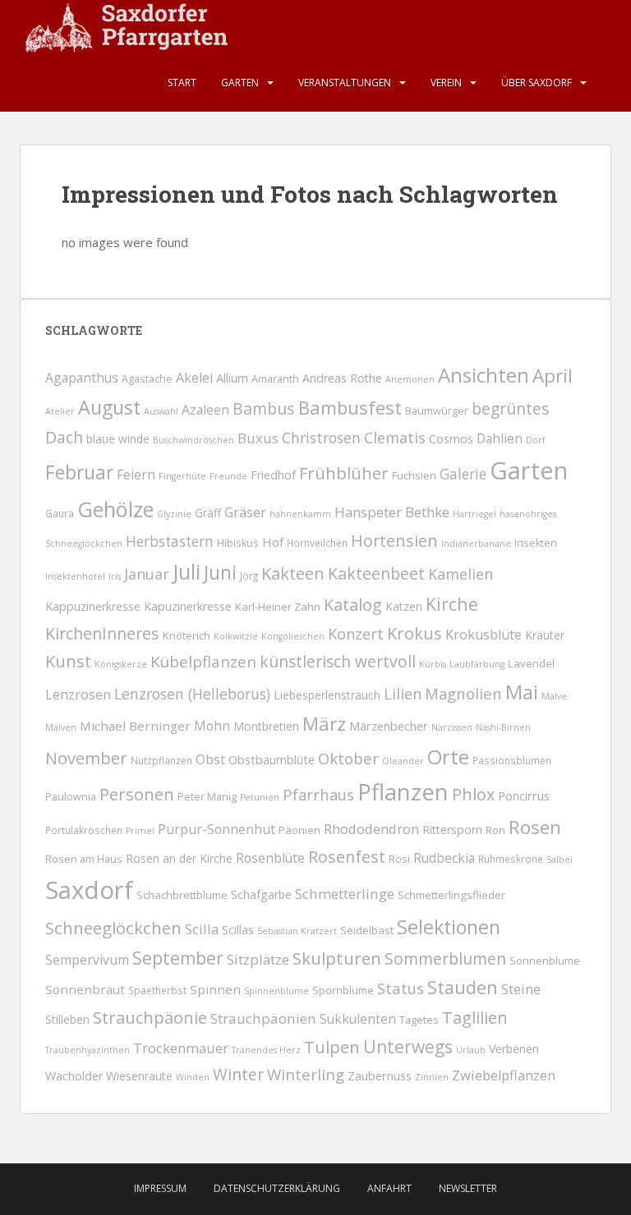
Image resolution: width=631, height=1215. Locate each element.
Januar (146, 574)
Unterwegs (408, 1046)
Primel (140, 831)
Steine (521, 988)
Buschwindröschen (193, 440)
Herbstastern (170, 541)
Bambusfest (350, 407)
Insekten (535, 543)
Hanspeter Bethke (391, 511)
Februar (79, 472)
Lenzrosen (78, 694)
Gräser (245, 511)
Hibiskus (238, 543)
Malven (60, 727)
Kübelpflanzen (203, 661)
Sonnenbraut (85, 989)
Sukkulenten (358, 1019)
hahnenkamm (300, 514)
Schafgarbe (261, 894)
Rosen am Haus (83, 859)
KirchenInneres (102, 633)
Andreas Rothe (342, 378)
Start (182, 82)
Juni (220, 572)
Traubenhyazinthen (87, 1050)
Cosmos (451, 438)
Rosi (399, 859)
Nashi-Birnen (503, 727)
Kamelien (460, 574)
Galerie (463, 474)
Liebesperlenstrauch (327, 695)
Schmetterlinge (344, 893)
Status (400, 988)
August (109, 407)
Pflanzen (403, 792)
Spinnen (215, 989)
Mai (521, 692)
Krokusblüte (483, 635)
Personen (136, 793)
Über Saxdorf (536, 82)
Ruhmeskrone (510, 858)
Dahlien (500, 438)
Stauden (462, 987)
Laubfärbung (476, 664)
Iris (114, 576)
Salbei (559, 859)
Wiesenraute (139, 1076)
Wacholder (74, 1076)
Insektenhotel (75, 576)
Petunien (259, 797)
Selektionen (448, 927)
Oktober (348, 758)
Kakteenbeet (376, 573)
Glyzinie (174, 514)
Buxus (258, 438)
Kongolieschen (293, 636)
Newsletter (468, 1188)
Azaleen (205, 410)
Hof (272, 542)
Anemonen (410, 379)
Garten (240, 82)
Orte (448, 756)
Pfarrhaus (318, 794)
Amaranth (275, 379)
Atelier (60, 411)
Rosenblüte (270, 858)
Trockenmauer (180, 1047)
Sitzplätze (258, 959)
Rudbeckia (444, 858)
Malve (554, 696)
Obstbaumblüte (271, 759)
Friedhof (273, 475)
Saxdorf (89, 889)
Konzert (356, 633)
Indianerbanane (476, 543)
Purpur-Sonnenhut (216, 829)
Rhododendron (371, 828)
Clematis (395, 437)
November (86, 758)
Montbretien (266, 726)
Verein (446, 82)
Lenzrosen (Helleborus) (192, 694)
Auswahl (161, 411)
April (552, 375)
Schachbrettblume (182, 894)
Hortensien (394, 541)
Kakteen (293, 573)
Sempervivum (87, 960)
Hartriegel (474, 514)
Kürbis (432, 664)
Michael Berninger (135, 726)
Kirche (452, 604)
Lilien (402, 694)
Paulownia (70, 797)
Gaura (59, 513)
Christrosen (321, 437)
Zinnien (432, 1077)
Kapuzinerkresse (188, 606)
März (324, 723)
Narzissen (451, 727)
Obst (210, 759)
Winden (193, 1077)
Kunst (68, 661)
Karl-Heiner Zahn (277, 606)
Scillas (238, 929)
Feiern (136, 474)
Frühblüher (344, 472)
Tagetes (419, 1020)
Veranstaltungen (344, 82)
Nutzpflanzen (161, 760)
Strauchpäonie (150, 1017)
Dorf (536, 440)
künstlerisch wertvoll (338, 661)
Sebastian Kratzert (297, 931)
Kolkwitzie (236, 636)
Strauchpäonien (263, 1018)
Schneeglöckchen (113, 927)
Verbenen (514, 1049)
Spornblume (343, 990)
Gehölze (115, 509)
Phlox (473, 794)
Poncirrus (524, 795)
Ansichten (483, 374)
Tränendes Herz (266, 1050)
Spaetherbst (157, 990)
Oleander (403, 761)
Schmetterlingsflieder (451, 894)
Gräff (208, 512)
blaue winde (118, 439)
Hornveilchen (317, 542)
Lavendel (531, 663)
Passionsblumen (511, 760)
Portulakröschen (83, 830)
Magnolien (463, 693)
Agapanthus (81, 378)
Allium (232, 377)
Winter (238, 1074)
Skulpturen (336, 958)
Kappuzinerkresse (92, 606)
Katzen (403, 606)
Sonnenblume (544, 961)
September (177, 958)
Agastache (147, 379)
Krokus (414, 632)
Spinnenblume (276, 991)
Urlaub (471, 1050)
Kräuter (544, 635)
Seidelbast (367, 930)
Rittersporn (452, 829)
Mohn (212, 726)
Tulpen (332, 1046)
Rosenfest (346, 857)
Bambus (264, 408)
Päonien (299, 830)
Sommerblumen (445, 959)
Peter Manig (207, 797)
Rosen (535, 827)
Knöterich (186, 635)
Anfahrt (389, 1188)
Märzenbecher (388, 726)
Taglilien (475, 1017)
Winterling (305, 1074)
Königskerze (120, 664)
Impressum (160, 1188)
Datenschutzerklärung (277, 1188)
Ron (495, 830)
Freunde (228, 476)
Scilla (202, 928)
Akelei (194, 378)
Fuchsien (414, 475)
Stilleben (67, 1019)
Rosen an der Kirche (179, 858)
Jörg (249, 575)
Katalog (353, 605)
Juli (186, 571)
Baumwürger (436, 411)
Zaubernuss (380, 1075)
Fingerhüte (182, 476)
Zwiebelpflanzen (503, 1075)
